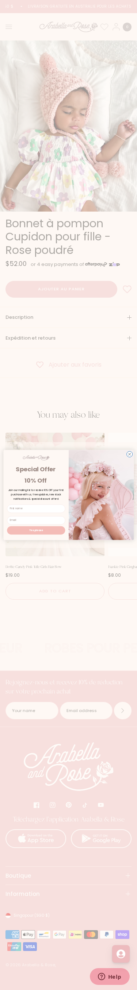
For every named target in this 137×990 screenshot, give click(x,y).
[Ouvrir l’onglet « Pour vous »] (121, 954)
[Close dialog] (129, 454)
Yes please (36, 530)
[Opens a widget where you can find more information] (110, 977)
